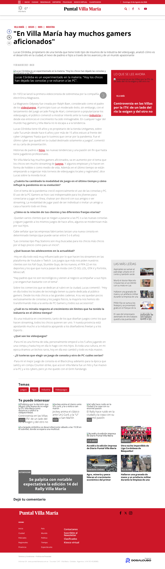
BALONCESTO (126, 441)
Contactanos (71, 529)
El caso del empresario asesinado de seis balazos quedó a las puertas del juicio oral (125, 318)
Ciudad (35, 2)
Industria (46, 389)
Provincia (22, 547)
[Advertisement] (133, 206)
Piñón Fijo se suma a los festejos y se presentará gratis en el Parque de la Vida (125, 306)
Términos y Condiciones (26, 556)
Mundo (44, 533)
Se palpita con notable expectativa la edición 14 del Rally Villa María (50, 484)
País (43, 528)
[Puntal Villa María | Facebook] (133, 9)
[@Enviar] (9, 43)
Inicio (27, 2)
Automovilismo (25, 472)
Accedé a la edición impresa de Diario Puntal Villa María (102, 447)
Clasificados (95, 2)
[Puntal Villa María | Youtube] (145, 9)
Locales (22, 419)
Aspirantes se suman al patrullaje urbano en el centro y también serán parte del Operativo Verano (126, 273)
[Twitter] (9, 37)
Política (44, 538)
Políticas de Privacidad (43, 556)
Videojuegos (61, 389)
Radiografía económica (96, 470)
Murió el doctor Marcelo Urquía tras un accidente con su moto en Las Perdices (125, 284)
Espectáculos (46, 547)
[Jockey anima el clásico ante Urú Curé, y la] (68, 408)
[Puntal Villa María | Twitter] (139, 9)
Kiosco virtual (80, 2)
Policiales (67, 2)
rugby (55, 419)
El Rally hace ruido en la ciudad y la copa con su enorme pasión (100, 414)
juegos (59, 163)
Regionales (45, 2)
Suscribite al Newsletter (70, 534)
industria (95, 115)
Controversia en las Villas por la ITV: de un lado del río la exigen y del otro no (133, 107)
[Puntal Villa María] (38, 514)
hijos (42, 150)
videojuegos (28, 107)
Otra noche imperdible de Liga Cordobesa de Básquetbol (135, 448)
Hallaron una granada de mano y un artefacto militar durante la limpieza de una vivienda (126, 295)
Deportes (56, 2)
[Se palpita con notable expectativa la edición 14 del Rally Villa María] (50, 450)
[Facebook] (9, 31)
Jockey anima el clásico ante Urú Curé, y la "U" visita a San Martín (66, 414)
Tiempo (44, 542)
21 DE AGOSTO (92, 441)
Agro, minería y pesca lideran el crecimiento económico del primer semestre (99, 478)
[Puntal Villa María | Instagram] (130, 513)
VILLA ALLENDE (126, 470)
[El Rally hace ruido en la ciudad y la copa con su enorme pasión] (102, 408)
